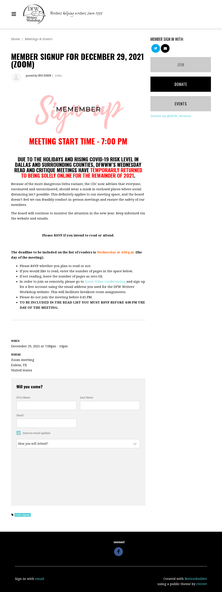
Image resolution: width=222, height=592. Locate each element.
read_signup (23, 514)
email (39, 579)
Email (20, 415)
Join (180, 64)
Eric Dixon (44, 75)
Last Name (86, 397)
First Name (23, 397)
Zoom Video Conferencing (105, 282)
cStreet (201, 584)
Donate (181, 84)
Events (181, 104)
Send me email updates (37, 433)
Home (15, 39)
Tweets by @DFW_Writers (170, 116)
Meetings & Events (38, 39)
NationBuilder (196, 579)
